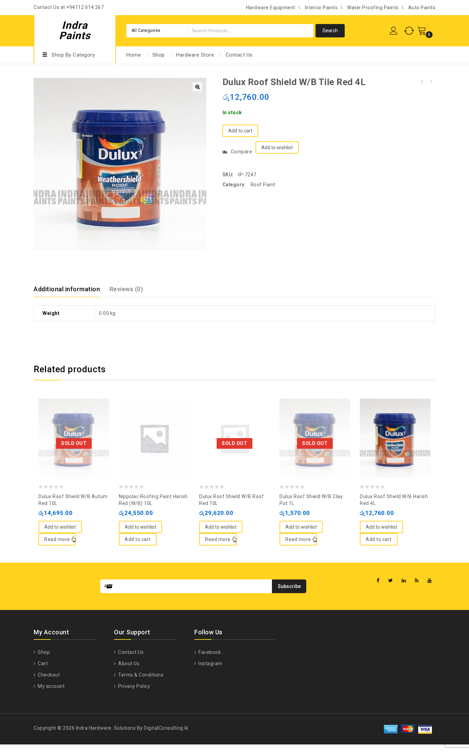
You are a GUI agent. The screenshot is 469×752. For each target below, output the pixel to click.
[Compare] (67, 421)
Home (133, 55)
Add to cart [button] (138, 539)
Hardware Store (195, 55)
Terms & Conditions (140, 675)
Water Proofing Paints (373, 7)
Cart (42, 663)
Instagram (209, 663)
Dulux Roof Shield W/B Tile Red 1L (431, 81)
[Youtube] (429, 580)
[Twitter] (390, 580)
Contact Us (239, 55)
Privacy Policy (133, 686)
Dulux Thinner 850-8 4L (422, 81)
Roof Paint (263, 184)
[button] (197, 87)
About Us (128, 663)
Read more (57, 539)
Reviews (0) (126, 289)
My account (51, 686)
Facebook (209, 652)
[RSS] (417, 580)
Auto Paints (422, 7)
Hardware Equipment (270, 7)
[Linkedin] (404, 580)
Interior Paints (321, 7)
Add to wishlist (277, 147)
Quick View (81, 421)
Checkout (48, 675)
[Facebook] (378, 580)
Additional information (67, 289)
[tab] (71, 289)
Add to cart (240, 130)
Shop (158, 55)
